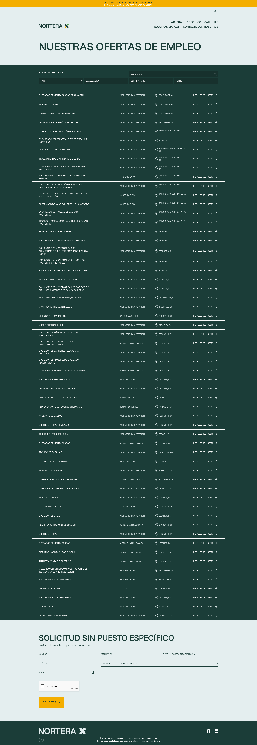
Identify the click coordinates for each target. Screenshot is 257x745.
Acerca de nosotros (186, 22)
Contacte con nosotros (200, 26)
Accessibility (152, 738)
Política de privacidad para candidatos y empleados (118, 741)
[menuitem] (186, 22)
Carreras (211, 22)
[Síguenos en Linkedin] (216, 731)
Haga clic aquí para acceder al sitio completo (128, 5)
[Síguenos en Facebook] (209, 731)
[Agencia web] (41, 740)
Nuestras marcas (167, 26)
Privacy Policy (139, 738)
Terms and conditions (124, 738)
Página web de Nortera (150, 741)
